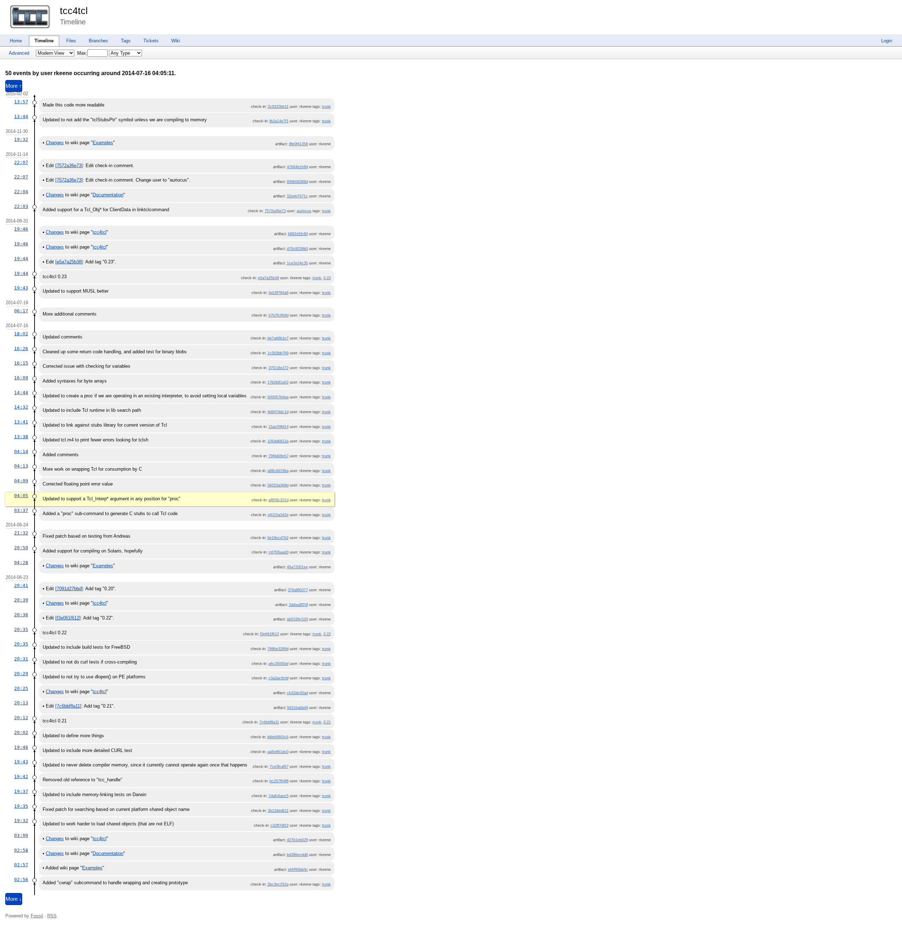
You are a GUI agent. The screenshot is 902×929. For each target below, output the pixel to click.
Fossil (37, 915)
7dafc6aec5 (278, 796)
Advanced (19, 53)
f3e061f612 (269, 634)
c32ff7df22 (280, 825)
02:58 (21, 850)
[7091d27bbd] (69, 588)
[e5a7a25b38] (69, 261)
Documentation (108, 194)
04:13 (21, 466)
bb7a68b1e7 (278, 338)
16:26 (21, 348)
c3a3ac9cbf (278, 678)
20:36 (21, 614)
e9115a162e (278, 515)
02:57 (21, 864)
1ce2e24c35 (297, 263)
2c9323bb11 (278, 106)
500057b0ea (278, 397)
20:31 (21, 658)
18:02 (21, 333)
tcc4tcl (74, 11)
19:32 (21, 139)
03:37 (21, 510)
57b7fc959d (278, 315)
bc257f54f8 (279, 781)
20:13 (21, 702)
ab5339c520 (297, 619)
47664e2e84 (297, 167)
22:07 (21, 162)
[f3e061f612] (68, 618)
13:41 (21, 421)
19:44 (21, 258)
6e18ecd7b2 (278, 538)
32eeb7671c (297, 196)
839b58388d (297, 181)
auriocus (304, 211)
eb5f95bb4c (298, 869)
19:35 (21, 806)
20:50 (21, 547)
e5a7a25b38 (268, 278)
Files (71, 40)
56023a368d (278, 485)
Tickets (151, 40)
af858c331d (278, 500)
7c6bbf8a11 (269, 722)
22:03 (21, 206)
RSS (52, 915)
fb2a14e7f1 (279, 121)
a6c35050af (278, 663)
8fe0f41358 (298, 144)
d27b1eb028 (297, 840)
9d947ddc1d (278, 412)
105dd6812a (278, 441)
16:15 (21, 363)
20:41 (21, 585)
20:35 (21, 629)
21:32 (21, 533)
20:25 (21, 688)
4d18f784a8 (278, 293)
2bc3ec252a (278, 884)
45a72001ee (297, 567)
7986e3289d (278, 649)
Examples (103, 142)
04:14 (21, 451)
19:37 (21, 791)
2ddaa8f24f (298, 605)
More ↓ (14, 899)
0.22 (327, 634)
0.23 (327, 278)
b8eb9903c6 (278, 737)
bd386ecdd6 (297, 854)
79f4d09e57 (278, 456)
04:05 (21, 495)
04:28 (21, 562)
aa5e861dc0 (278, 752)
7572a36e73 (275, 211)
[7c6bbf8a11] (68, 706)
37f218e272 (278, 368)
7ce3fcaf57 (279, 766)
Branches (98, 40)
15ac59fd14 (278, 426)
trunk (326, 106)
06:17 (21, 310)
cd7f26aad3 (278, 552)
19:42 (21, 776)
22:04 (21, 191)
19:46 (21, 229)
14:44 (21, 392)
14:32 (21, 407)
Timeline (44, 40)
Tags (126, 40)
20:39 (21, 600)
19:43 (21, 288)
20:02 (21, 732)
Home (16, 40)
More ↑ (14, 86)
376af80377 (298, 590)
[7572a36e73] (69, 165)
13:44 (21, 116)
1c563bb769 (278, 353)
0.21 (327, 722)
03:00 (21, 835)
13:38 (21, 436)
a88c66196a (278, 471)
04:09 (21, 480)
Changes (55, 142)
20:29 (21, 673)
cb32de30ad (297, 693)
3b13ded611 (278, 810)
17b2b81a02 (278, 382)
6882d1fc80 (298, 234)
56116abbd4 (297, 707)
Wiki (175, 40)
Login (886, 40)
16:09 (21, 377)
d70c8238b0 (297, 248)
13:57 (21, 101)
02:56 (21, 879)
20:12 (21, 717)
